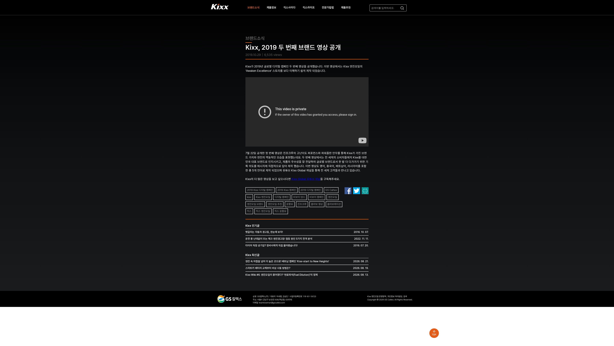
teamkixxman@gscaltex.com (272, 302)
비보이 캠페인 (317, 197)
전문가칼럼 (328, 7)
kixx (249, 197)
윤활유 (289, 204)
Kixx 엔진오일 (263, 197)
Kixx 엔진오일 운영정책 (376, 296)
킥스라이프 (309, 7)
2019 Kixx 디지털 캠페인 (260, 190)
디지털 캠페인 (282, 197)
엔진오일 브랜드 (255, 204)
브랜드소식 (254, 7)
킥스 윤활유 (280, 211)
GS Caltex (331, 190)
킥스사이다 (289, 7)
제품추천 (346, 7)
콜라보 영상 (317, 204)
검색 (405, 296)
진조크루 (302, 204)
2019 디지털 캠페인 (310, 190)
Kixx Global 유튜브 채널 (305, 179)
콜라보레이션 (334, 204)
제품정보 (271, 7)
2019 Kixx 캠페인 (286, 190)
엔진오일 (332, 197)
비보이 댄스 (299, 197)
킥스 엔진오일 (263, 211)
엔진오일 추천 (275, 204)
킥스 (249, 211)
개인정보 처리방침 (394, 296)
